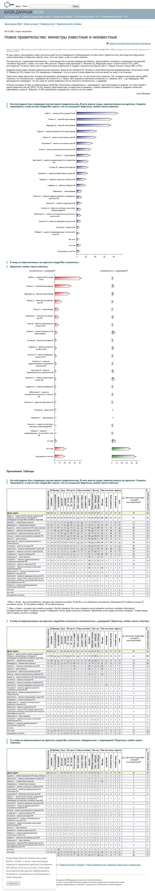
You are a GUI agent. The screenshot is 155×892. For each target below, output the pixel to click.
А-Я (97, 16)
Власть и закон (31, 24)
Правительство (47, 24)
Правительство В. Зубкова (69, 24)
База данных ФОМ (13, 24)
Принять (13, 883)
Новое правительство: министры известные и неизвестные (114, 865)
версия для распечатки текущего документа (130, 43)
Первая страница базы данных (37, 16)
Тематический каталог (112, 16)
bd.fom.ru (73, 880)
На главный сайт (12, 16)
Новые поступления (63, 16)
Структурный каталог (84, 16)
